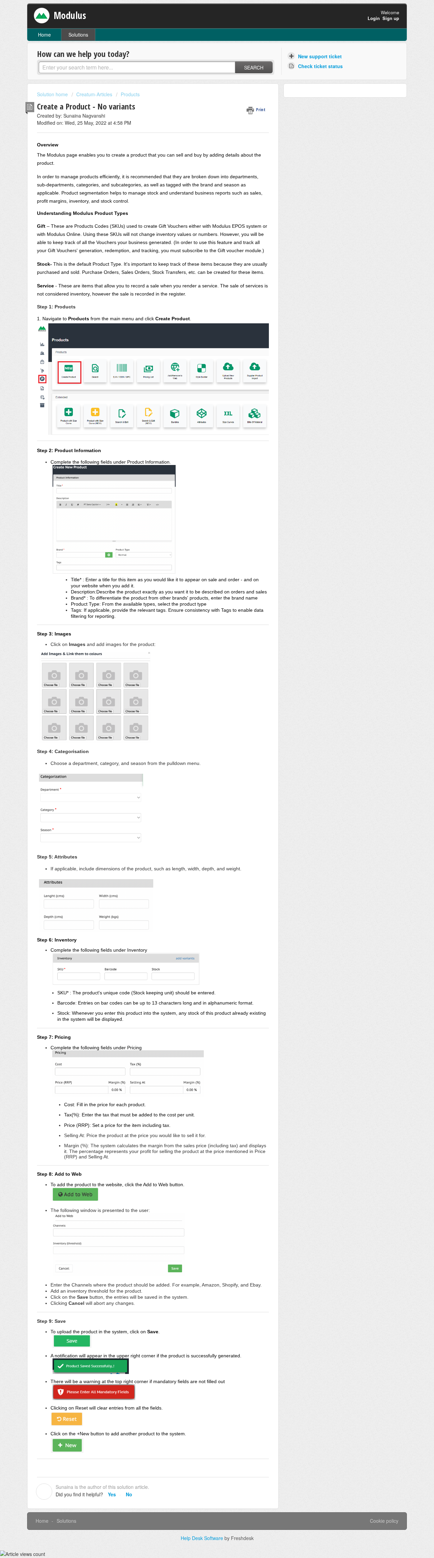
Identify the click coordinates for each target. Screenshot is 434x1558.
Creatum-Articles (94, 94)
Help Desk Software (202, 1538)
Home (44, 34)
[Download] (204, 713)
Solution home (53, 94)
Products (130, 94)
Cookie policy (384, 1520)
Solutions (78, 34)
